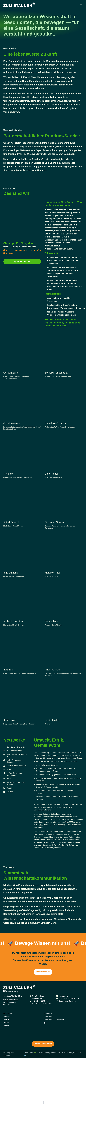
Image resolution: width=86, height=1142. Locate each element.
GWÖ (41, 825)
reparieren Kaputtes (45, 778)
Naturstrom (61, 758)
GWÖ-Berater (39, 827)
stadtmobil (71, 768)
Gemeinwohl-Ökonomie (43, 810)
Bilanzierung (38, 837)
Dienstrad (54, 765)
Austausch (72, 804)
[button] (81, 4)
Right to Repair (75, 778)
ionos (52, 761)
